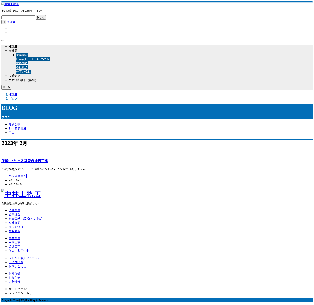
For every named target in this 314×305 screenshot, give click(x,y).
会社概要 (22, 67)
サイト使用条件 (19, 289)
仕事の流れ (23, 72)
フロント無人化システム (25, 258)
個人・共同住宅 (19, 251)
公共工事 (14, 247)
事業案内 (14, 238)
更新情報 (14, 282)
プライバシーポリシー (23, 293)
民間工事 (14, 242)
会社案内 (14, 51)
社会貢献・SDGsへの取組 (33, 59)
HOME (13, 47)
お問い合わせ (17, 266)
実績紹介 (14, 76)
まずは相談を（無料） (23, 80)
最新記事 (14, 124)
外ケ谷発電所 (17, 128)
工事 (12, 133)
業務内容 (22, 63)
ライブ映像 (16, 262)
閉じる (40, 17)
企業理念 (22, 55)
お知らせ (14, 273)
